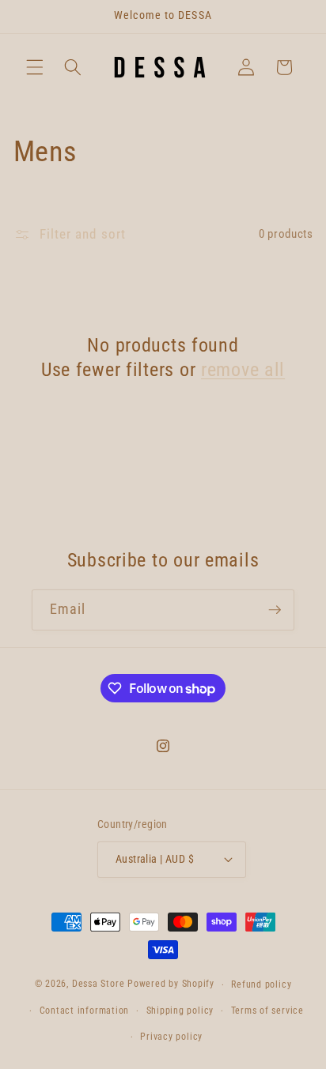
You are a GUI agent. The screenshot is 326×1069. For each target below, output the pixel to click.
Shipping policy (180, 1010)
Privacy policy (171, 1036)
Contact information (85, 1010)
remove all (243, 370)
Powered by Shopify (170, 984)
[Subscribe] (275, 609)
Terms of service (267, 1010)
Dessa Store (98, 984)
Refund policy (261, 984)
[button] (35, 67)
